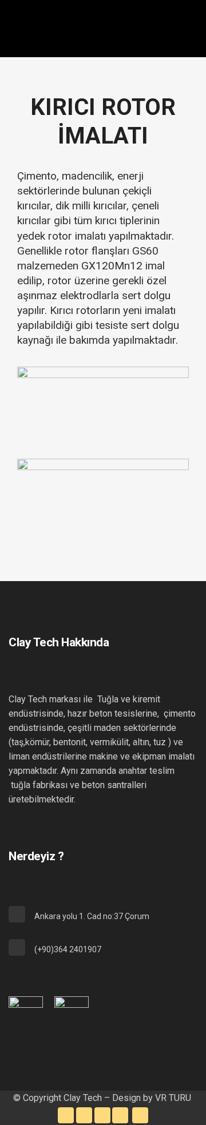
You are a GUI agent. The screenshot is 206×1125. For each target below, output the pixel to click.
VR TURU (174, 1097)
